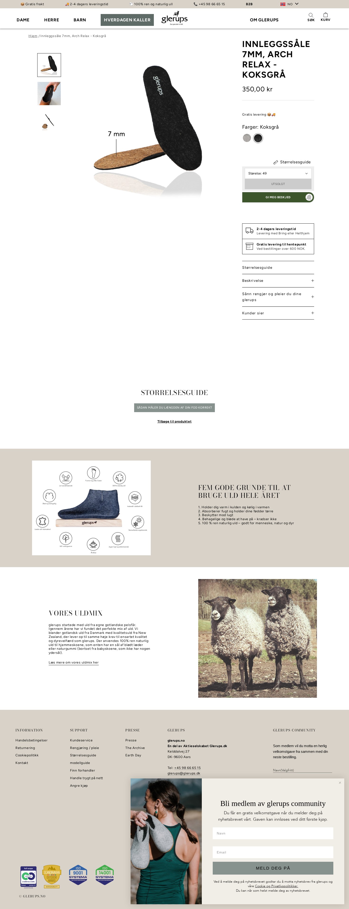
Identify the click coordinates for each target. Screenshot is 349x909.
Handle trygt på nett (86, 778)
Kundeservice (81, 740)
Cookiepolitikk (27, 755)
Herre (51, 20)
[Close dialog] (340, 782)
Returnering (25, 748)
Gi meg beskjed (278, 197)
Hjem (33, 36)
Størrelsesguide (295, 162)
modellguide (80, 763)
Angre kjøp (79, 786)
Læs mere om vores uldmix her (74, 662)
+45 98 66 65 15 (187, 768)
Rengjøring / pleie (84, 748)
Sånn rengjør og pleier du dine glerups (271, 297)
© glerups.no (32, 896)
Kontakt (21, 763)
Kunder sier (253, 313)
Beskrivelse (252, 280)
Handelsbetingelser (31, 740)
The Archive (135, 748)
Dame (23, 20)
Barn (80, 20)
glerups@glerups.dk (184, 773)
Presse (131, 740)
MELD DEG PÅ (273, 868)
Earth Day (133, 755)
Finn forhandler (82, 770)
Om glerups (264, 20)
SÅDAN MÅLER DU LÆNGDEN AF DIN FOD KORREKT (174, 407)
